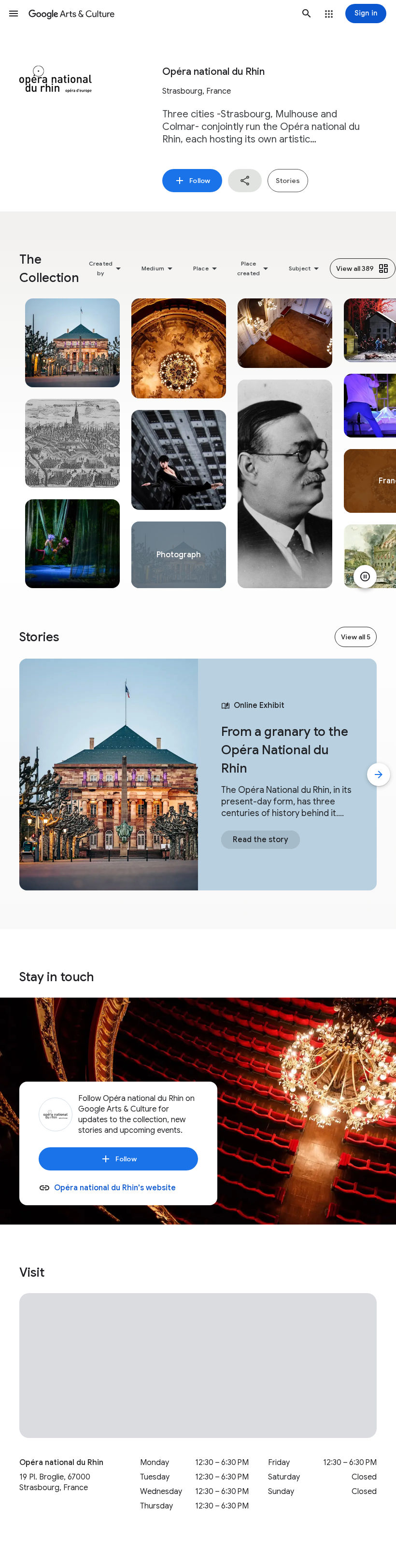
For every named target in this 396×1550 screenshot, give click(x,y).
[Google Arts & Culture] (160, 13)
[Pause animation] (365, 576)
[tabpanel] (72, 443)
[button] (13, 13)
